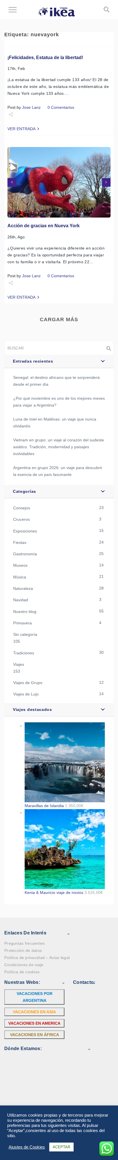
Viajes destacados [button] (32, 709)
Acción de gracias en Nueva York (43, 225)
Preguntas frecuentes (24, 943)
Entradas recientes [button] (33, 361)
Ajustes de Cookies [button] (27, 1147)
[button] (11, 182)
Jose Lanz (31, 107)
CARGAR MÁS (59, 319)
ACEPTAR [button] (61, 1147)
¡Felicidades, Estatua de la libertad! (45, 57)
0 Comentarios (61, 107)
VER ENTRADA (21, 128)
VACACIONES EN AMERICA (34, 1023)
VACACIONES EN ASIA (34, 1012)
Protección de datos (23, 950)
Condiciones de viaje (24, 964)
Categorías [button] (24, 491)
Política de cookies (22, 972)
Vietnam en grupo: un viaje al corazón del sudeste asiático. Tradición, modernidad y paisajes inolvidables (58, 447)
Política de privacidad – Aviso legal (37, 957)
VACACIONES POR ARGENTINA (34, 997)
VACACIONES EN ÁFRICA (34, 1034)
